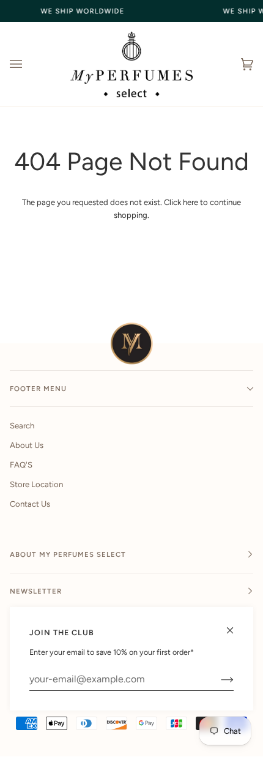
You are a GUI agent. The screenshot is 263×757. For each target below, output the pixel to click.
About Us (26, 445)
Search (22, 425)
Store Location (36, 484)
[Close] (235, 625)
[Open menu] (28, 64)
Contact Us (30, 504)
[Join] (217, 679)
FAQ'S (21, 464)
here (190, 202)
